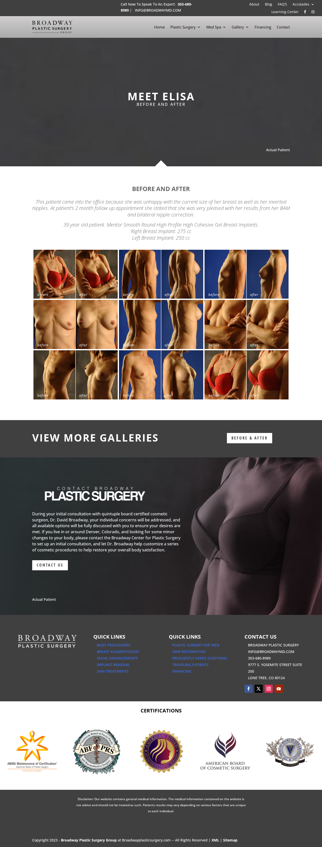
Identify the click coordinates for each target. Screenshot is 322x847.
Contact (283, 26)
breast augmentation (118, 651)
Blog (268, 5)
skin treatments (113, 671)
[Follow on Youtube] (279, 689)
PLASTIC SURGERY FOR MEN (195, 645)
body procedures (113, 645)
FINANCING (181, 671)
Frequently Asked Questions (199, 658)
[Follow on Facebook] (249, 689)
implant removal (113, 664)
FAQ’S (282, 5)
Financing (263, 26)
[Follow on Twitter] (259, 689)
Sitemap (230, 840)
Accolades (301, 5)
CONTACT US (50, 565)
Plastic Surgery (183, 26)
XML (215, 840)
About (254, 5)
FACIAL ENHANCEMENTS (117, 658)
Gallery (238, 26)
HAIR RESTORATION (189, 651)
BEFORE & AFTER (249, 438)
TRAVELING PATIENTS (190, 664)
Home (159, 26)
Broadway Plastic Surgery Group (89, 840)
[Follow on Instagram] (269, 689)
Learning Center (285, 12)
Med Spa (213, 26)
